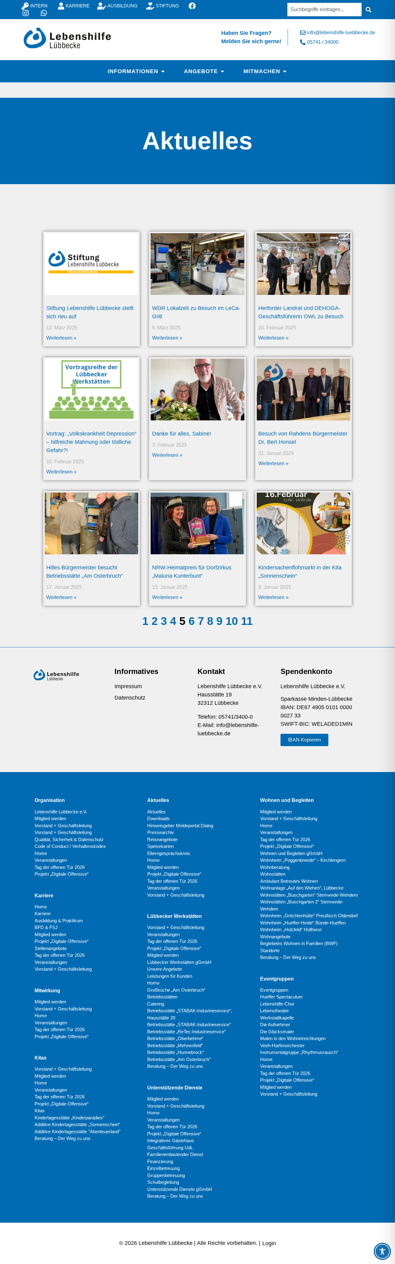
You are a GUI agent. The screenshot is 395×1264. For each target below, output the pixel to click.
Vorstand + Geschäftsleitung (63, 825)
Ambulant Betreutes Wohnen (289, 881)
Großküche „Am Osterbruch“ (176, 990)
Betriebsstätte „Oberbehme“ (175, 1038)
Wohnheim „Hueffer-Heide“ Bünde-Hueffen (303, 922)
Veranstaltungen (51, 860)
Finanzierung (160, 1161)
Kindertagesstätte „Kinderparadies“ (69, 1117)
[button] (304, 740)
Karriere (43, 913)
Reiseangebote (162, 839)
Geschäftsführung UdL (170, 1147)
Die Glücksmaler (277, 1031)
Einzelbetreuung (163, 1168)
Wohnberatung (274, 867)
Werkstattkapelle (277, 1017)
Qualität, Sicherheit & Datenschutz (69, 839)
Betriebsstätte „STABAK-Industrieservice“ (189, 1024)
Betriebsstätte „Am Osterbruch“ (178, 1059)
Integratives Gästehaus (170, 1140)
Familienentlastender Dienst (175, 1154)
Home (41, 853)
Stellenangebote (51, 948)
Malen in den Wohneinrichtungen (293, 1038)
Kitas (40, 1110)
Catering (155, 1003)
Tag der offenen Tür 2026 (60, 867)
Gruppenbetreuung (166, 1175)
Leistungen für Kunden (169, 976)
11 (247, 621)
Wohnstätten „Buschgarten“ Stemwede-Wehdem (309, 895)
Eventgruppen (274, 990)
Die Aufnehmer (275, 1024)
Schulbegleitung (163, 1182)
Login (269, 1243)
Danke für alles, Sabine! (181, 434)
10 (232, 621)
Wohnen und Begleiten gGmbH (291, 853)
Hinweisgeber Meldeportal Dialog (180, 825)
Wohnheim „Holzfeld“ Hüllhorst (291, 929)
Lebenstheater (274, 1010)
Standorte (270, 950)
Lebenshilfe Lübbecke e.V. (61, 811)
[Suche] (368, 9)
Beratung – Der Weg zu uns (62, 1138)
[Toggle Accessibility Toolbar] (382, 1251)
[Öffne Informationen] (162, 71)
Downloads (158, 818)
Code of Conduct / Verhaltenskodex (70, 846)
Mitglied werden (50, 818)
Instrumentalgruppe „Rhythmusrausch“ (299, 1052)
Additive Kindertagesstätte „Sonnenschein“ (77, 1124)
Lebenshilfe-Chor (277, 1003)
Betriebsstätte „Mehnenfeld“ (175, 1045)
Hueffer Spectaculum (281, 996)
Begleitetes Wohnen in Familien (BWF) (299, 943)
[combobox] (324, 9)
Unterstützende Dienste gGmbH (179, 1189)
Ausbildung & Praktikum (59, 920)
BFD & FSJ (46, 927)
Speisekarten (160, 846)
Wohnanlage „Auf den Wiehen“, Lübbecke (301, 887)
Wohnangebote (275, 936)
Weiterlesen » (61, 338)
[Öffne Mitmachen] (284, 71)
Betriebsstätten (162, 996)
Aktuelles (156, 811)
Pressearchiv (160, 832)
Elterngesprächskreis (168, 853)
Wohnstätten (272, 874)
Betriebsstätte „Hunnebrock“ (175, 1052)
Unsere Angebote (164, 969)
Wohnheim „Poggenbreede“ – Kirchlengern (303, 860)
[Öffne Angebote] (222, 71)
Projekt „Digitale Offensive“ (62, 874)
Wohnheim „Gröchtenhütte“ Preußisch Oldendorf (309, 915)
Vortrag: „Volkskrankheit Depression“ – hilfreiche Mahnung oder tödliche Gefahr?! (91, 442)
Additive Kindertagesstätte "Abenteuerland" (77, 1131)
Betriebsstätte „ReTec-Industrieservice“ (186, 1031)
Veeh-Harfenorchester (282, 1045)
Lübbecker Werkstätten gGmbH (179, 962)
